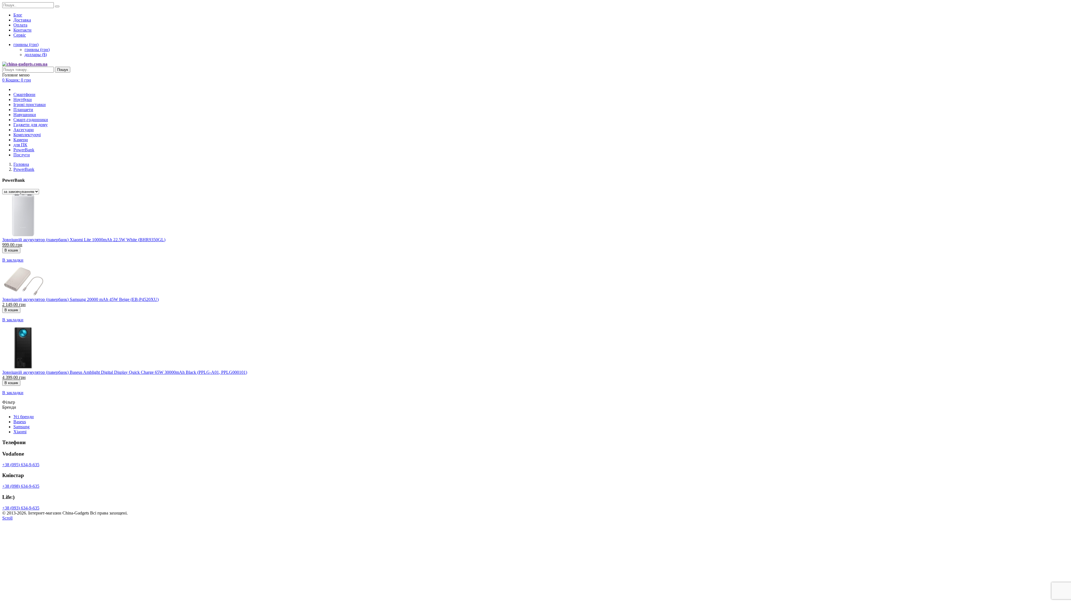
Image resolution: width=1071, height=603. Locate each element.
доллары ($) (36, 54)
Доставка (22, 20)
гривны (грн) (37, 49)
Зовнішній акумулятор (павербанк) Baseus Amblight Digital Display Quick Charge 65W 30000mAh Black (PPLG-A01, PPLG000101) (124, 372)
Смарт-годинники (30, 119)
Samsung (21, 426)
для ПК (20, 144)
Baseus (19, 421)
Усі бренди (23, 416)
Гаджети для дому (30, 124)
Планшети (23, 109)
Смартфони (24, 94)
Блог (17, 15)
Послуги (21, 154)
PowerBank (23, 149)
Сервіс (19, 35)
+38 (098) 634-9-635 (20, 486)
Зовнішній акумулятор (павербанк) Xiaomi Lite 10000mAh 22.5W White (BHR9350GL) (83, 239)
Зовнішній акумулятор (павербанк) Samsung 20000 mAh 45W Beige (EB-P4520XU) (80, 299)
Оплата (20, 25)
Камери (20, 139)
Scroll (7, 518)
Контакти (22, 30)
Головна (21, 164)
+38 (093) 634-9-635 (20, 508)
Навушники (24, 114)
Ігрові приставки (29, 104)
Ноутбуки (22, 99)
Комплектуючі (27, 134)
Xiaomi (19, 431)
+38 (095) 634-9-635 (20, 464)
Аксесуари (23, 129)
